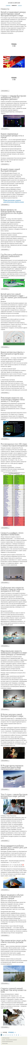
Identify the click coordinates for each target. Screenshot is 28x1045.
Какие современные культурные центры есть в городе (12, 135)
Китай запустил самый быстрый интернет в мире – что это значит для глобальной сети (14, 296)
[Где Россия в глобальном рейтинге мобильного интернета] (14, 283)
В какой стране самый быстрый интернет (10, 170)
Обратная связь (5, 1043)
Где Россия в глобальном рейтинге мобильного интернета (11, 256)
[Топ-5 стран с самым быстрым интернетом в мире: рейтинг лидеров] (14, 806)
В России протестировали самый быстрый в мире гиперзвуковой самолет (12, 767)
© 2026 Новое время (5, 1037)
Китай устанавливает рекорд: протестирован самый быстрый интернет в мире (13, 13)
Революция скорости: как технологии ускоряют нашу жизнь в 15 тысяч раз (13, 399)
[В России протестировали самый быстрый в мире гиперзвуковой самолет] (14, 779)
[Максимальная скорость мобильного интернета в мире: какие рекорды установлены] (14, 698)
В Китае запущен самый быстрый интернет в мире (12, 715)
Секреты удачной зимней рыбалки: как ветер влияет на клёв (13, 990)
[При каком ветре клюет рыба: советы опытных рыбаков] (14, 974)
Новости (14, 5)
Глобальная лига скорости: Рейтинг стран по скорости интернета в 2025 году (12, 589)
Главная (8, 5)
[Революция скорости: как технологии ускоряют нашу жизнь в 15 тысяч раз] (14, 429)
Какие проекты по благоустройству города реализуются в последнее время (12, 212)
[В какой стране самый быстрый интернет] (14, 201)
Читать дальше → (5, 90)
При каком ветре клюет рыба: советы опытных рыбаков (13, 941)
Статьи (20, 5)
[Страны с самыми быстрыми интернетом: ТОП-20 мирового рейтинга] (14, 121)
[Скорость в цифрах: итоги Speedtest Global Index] (14, 573)
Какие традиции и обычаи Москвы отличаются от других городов (12, 896)
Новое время (14, 2)
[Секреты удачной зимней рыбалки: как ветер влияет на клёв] (14, 1017)
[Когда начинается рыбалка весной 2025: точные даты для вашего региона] (14, 882)
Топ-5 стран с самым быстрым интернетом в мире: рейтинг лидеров (14, 796)
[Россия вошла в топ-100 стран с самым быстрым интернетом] (14, 499)
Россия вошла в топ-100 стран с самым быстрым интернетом (14, 444)
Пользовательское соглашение (11, 1039)
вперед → (12, 1032)
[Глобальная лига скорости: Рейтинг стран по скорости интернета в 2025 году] (14, 635)
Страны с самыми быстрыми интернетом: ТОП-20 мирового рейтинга (13, 97)
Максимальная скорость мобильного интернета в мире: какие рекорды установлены (14, 652)
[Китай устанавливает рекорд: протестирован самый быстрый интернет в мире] (14, 62)
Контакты (3, 1039)
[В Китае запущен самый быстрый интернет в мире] (14, 753)
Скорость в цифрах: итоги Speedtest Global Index (12, 533)
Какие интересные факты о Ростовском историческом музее (12, 353)
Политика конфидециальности (7, 1041)
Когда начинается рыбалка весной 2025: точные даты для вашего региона (14, 847)
